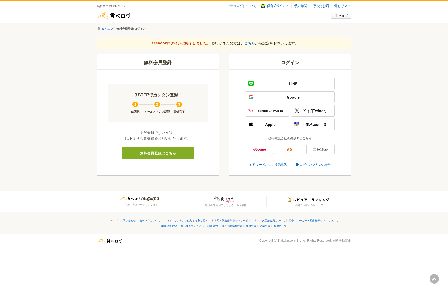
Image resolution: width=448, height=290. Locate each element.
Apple (270, 124)
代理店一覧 (280, 226)
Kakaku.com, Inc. (290, 240)
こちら (249, 42)
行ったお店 (320, 5)
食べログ (114, 15)
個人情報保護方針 (231, 226)
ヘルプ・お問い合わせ (123, 220)
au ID (290, 149)
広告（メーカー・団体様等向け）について (313, 220)
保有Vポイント (278, 5)
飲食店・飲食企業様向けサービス (231, 220)
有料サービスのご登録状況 (268, 164)
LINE (293, 83)
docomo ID (260, 149)
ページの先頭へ (434, 279)
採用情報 (251, 226)
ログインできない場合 (315, 164)
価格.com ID (316, 124)
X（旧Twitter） (315, 110)
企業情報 (265, 226)
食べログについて (242, 5)
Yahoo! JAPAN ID (270, 110)
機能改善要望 (169, 226)
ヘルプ (343, 15)
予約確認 (300, 5)
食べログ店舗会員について (269, 220)
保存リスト (342, 5)
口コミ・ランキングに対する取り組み (186, 220)
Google (293, 97)
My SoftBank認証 (320, 149)
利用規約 (212, 226)
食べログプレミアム (192, 226)
